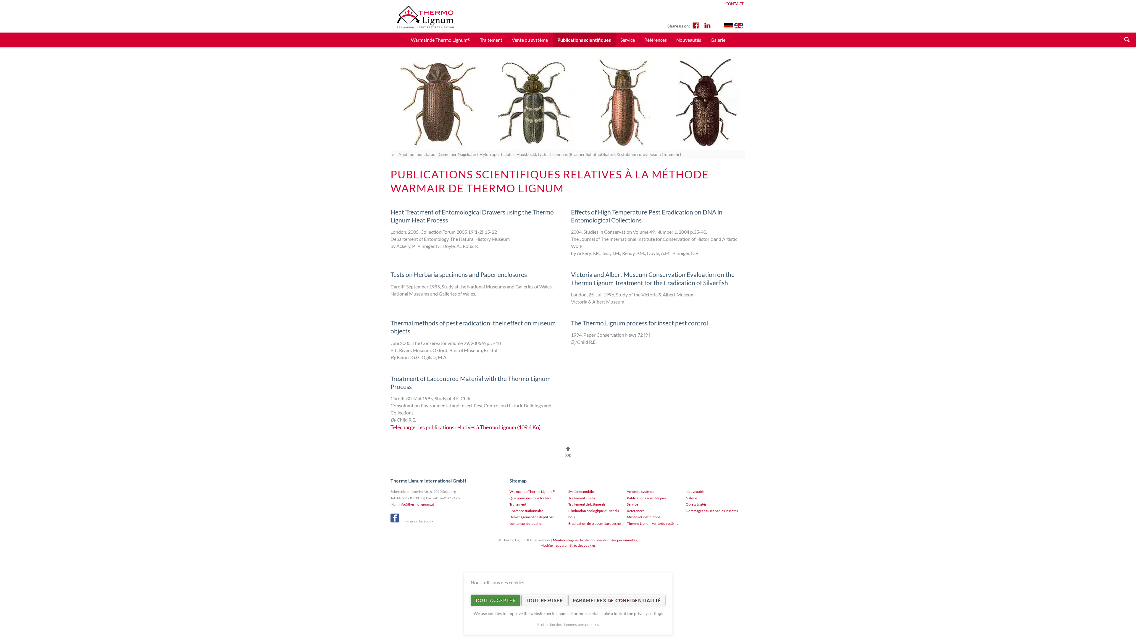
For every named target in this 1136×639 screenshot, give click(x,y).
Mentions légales (566, 540)
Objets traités (696, 504)
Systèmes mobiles (581, 491)
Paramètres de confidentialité (617, 600)
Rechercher (1127, 40)
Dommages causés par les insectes (712, 511)
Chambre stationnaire (526, 511)
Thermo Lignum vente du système (652, 523)
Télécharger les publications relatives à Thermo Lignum (465, 427)
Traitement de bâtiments (587, 504)
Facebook (695, 25)
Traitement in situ (581, 498)
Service (627, 40)
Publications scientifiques (646, 498)
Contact (734, 4)
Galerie (718, 40)
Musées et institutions (643, 517)
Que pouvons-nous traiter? (530, 498)
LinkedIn (707, 25)
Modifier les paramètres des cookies (568, 545)
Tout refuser (544, 600)
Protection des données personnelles (608, 540)
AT (728, 25)
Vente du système (530, 40)
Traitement (491, 40)
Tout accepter (495, 600)
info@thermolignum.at (416, 504)
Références (655, 40)
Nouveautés (688, 40)
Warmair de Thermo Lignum (440, 40)
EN (738, 25)
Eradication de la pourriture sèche (594, 523)
